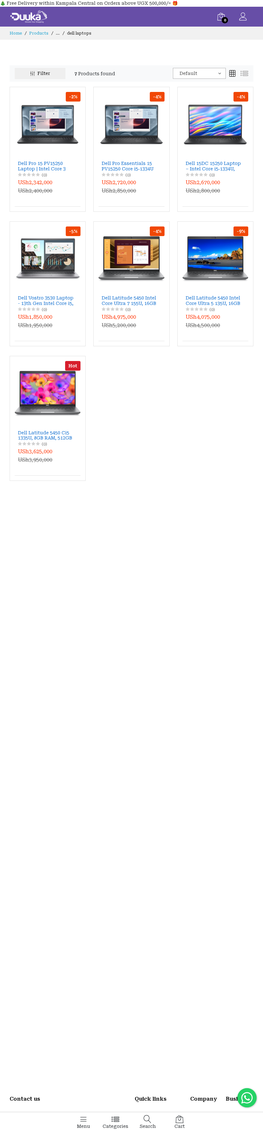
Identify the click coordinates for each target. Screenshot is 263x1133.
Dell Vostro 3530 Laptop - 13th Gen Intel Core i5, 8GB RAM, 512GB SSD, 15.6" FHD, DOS (45, 300)
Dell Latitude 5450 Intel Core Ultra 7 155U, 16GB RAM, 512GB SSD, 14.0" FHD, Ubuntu (129, 300)
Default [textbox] (188, 73)
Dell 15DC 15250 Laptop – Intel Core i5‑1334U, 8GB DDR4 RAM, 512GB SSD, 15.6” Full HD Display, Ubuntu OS (213, 166)
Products (38, 33)
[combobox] (199, 73)
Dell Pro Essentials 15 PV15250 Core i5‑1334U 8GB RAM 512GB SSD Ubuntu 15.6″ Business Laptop (128, 166)
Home (16, 33)
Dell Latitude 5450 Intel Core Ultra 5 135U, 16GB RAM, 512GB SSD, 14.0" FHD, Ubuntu (213, 300)
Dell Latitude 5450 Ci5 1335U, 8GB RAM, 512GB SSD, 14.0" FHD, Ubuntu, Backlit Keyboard (46, 435)
